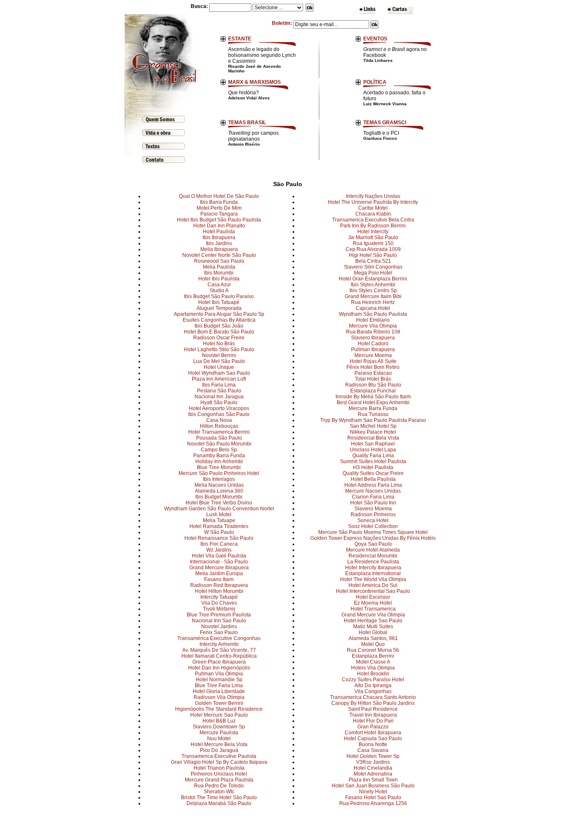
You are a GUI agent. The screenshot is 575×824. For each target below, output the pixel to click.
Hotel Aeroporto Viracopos (219, 408)
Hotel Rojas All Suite (373, 361)
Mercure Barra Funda (373, 408)
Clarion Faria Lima (373, 497)
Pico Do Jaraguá (219, 750)
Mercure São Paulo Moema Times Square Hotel (373, 532)
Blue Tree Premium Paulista (219, 615)
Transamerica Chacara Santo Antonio (373, 697)
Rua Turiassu (373, 414)
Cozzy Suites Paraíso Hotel (373, 680)
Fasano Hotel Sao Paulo (373, 797)
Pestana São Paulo (219, 391)
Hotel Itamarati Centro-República (219, 656)
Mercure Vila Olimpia (373, 326)
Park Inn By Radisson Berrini (373, 226)
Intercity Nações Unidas (373, 196)
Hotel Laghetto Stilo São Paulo (219, 349)
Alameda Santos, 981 (373, 638)
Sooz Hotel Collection (373, 526)
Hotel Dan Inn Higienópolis (219, 668)
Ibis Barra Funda (219, 202)
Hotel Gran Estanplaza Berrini (373, 279)
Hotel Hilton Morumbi (219, 591)
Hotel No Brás (219, 344)
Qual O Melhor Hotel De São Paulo (219, 196)
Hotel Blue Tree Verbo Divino (219, 503)
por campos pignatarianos (253, 138)
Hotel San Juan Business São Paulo (373, 786)
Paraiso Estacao (373, 373)
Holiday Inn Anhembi (219, 461)
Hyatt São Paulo (218, 402)
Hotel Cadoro (373, 344)
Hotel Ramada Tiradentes (218, 526)
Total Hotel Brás (373, 379)
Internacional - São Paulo (219, 562)
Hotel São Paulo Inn (373, 503)
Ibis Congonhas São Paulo (219, 414)
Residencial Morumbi (373, 556)
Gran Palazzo (373, 727)
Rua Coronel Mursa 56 (373, 650)
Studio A (219, 290)
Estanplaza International (373, 573)
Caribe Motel (373, 208)
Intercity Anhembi (219, 644)
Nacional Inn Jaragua (219, 397)
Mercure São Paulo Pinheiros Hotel (218, 473)
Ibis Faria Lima (219, 385)
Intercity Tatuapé (219, 597)
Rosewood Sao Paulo (219, 261)
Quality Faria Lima (373, 456)
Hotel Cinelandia (373, 768)
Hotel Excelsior (373, 597)
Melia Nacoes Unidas (219, 485)
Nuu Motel (219, 738)
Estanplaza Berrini (373, 656)
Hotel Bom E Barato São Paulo (219, 332)
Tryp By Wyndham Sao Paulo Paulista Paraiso (373, 420)
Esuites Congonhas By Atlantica (219, 320)
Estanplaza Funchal (373, 391)
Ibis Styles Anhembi (373, 285)
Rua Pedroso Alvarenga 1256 (373, 803)
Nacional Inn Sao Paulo (219, 621)
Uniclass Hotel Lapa (373, 450)
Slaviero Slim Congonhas (373, 267)
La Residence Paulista (373, 562)
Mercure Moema (373, 355)
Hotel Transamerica (373, 609)
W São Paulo (219, 532)
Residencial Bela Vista (373, 438)
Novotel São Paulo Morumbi (219, 444)
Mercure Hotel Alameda (373, 550)
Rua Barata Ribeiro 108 (373, 332)
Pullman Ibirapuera (373, 349)
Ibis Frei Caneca (219, 544)
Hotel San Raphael (373, 444)
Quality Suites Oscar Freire (373, 473)
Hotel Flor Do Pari (373, 721)
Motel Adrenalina (373, 774)
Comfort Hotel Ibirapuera (373, 733)
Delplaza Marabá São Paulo (218, 803)
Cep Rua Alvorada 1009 (373, 249)
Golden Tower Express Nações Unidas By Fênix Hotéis (373, 538)
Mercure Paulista (219, 733)
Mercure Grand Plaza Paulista (219, 780)
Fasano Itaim (219, 579)
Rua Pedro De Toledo (219, 786)
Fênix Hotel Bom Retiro (372, 367)
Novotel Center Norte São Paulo (219, 255)
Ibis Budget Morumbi (218, 497)
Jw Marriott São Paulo (373, 237)
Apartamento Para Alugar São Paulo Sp (219, 314)
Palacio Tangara (219, 214)
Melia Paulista (219, 267)
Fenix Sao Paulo (219, 632)
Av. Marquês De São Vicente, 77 (219, 650)
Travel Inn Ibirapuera (373, 715)
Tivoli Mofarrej (219, 609)
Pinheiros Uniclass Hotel (219, 774)
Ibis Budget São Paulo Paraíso (219, 296)
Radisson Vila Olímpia (219, 697)
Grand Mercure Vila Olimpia (373, 615)
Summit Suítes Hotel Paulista (373, 461)
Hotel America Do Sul (373, 585)
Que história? (249, 95)
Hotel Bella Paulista (373, 479)
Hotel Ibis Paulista (219, 279)
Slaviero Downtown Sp (219, 727)
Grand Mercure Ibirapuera (219, 568)
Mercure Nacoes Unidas (373, 491)
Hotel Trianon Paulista (219, 768)
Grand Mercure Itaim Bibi (373, 296)
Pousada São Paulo (219, 438)
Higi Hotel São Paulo (373, 255)
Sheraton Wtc (219, 792)
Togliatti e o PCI (381, 135)
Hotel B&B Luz (219, 721)
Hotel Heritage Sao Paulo (373, 621)
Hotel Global (373, 632)
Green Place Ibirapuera (219, 662)
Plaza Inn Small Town (373, 780)
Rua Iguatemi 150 (373, 243)
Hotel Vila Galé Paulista (219, 556)
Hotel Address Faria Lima (373, 485)
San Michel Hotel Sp (373, 426)
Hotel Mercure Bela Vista (219, 744)
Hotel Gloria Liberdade (219, 691)
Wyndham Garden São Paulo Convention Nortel (219, 509)
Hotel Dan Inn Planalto (219, 226)
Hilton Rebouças (219, 426)
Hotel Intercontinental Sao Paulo (373, 591)
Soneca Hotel (373, 520)
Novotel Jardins (219, 626)
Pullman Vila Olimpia (219, 674)
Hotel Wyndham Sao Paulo (219, 373)
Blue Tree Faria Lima (219, 685)
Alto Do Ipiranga (372, 685)
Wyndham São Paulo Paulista (373, 314)
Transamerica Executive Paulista (218, 756)
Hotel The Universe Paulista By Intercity (373, 202)
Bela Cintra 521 (373, 261)
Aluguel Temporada (219, 308)
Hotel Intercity (373, 232)
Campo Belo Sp (219, 450)
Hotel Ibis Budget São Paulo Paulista (219, 220)
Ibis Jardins (219, 243)
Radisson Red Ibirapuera (219, 585)
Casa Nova (219, 420)
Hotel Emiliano (373, 320)
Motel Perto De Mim (219, 208)
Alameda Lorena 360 (219, 491)
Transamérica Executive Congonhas (219, 638)
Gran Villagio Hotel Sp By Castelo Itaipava (219, 762)
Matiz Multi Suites (373, 626)
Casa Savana (373, 750)
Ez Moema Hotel (373, 603)
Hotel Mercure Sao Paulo (219, 715)
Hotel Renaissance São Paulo (218, 538)
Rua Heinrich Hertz (373, 302)
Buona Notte (373, 744)
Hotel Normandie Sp (219, 680)
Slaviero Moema (373, 509)
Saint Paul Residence (373, 709)
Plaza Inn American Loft (219, 379)
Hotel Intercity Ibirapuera (373, 568)
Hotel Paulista (219, 232)
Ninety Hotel (373, 792)
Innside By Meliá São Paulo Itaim (373, 397)
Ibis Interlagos (219, 479)
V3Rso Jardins (373, 762)
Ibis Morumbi (219, 273)
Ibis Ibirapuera (218, 237)
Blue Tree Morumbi (219, 467)
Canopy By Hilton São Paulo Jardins (373, 703)
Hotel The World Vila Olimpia (373, 579)
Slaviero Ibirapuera (373, 338)
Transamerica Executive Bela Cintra (373, 220)
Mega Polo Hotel (373, 273)
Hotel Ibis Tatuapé (219, 302)
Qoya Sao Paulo (373, 544)
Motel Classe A (373, 662)
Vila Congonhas (372, 691)
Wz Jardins (219, 550)
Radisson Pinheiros (373, 514)
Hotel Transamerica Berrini (219, 432)
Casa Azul (219, 285)
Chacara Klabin (373, 214)
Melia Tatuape (219, 520)
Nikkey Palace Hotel (373, 432)
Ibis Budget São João (218, 326)
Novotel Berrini (219, 355)
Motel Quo (373, 644)
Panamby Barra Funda (219, 456)
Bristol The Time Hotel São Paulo (219, 797)
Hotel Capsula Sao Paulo (373, 738)
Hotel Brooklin (373, 674)
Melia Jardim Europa (219, 573)
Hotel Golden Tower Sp (372, 756)
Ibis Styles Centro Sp (373, 290)
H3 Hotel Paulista (373, 467)
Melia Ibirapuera (219, 249)
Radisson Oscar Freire (219, 338)
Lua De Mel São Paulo (219, 361)
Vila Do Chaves (219, 603)
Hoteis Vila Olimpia (373, 668)
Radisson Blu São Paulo (373, 385)
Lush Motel (219, 514)
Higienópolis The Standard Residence (219, 709)
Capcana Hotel (373, 308)
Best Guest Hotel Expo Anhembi (373, 402)
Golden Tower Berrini (219, 703)
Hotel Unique (219, 367)
